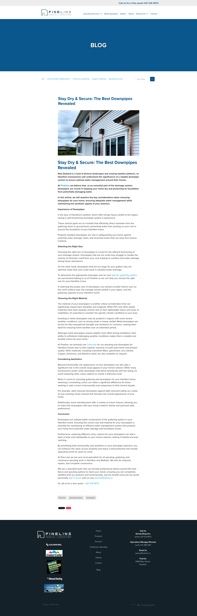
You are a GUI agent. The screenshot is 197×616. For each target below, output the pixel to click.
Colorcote (92, 344)
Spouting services (116, 79)
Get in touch (75, 477)
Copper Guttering (99, 79)
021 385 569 (145, 544)
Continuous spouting (81, 79)
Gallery (98, 557)
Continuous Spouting (98, 546)
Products (98, 536)
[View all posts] (43, 79)
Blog (98, 569)
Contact (98, 562)
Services (98, 541)
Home (98, 530)
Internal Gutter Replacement (58, 79)
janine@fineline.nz (104, 477)
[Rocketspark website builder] (142, 605)
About (98, 552)
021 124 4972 (92, 483)
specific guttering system (124, 275)
